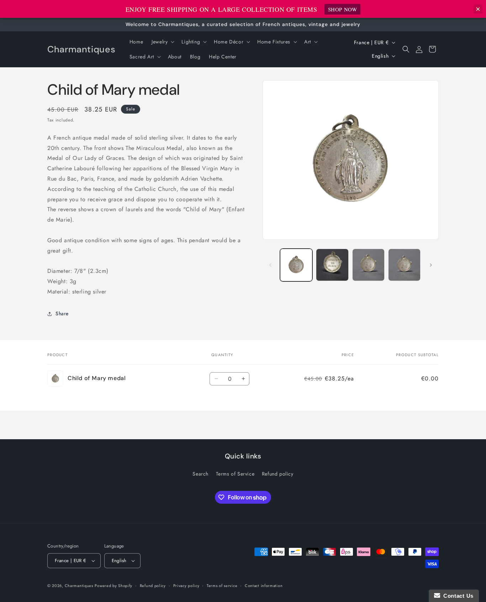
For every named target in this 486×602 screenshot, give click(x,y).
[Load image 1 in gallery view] (296, 265)
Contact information (263, 585)
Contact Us (457, 596)
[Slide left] (270, 265)
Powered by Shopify (113, 585)
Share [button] (62, 313)
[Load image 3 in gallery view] (368, 265)
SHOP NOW (342, 9)
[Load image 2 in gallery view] (332, 265)
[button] (162, 41)
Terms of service (222, 585)
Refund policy (278, 473)
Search (200, 473)
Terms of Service (235, 473)
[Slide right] (431, 265)
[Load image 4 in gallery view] (404, 265)
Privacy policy (186, 585)
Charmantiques (79, 585)
